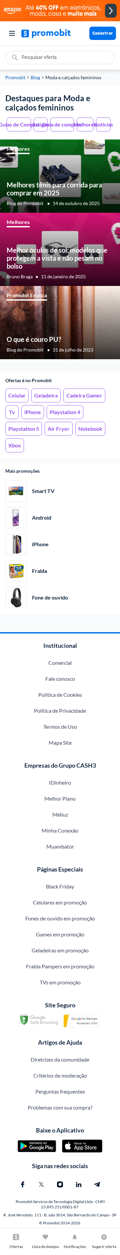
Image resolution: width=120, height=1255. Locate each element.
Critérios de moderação (60, 1075)
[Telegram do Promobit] (97, 1184)
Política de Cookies (60, 694)
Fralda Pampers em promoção (60, 966)
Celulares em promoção (60, 902)
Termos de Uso (60, 726)
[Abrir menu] (12, 33)
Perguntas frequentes (60, 1091)
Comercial (60, 662)
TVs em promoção (60, 982)
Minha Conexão (60, 830)
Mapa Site (60, 742)
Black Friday (60, 886)
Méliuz (60, 814)
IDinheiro (60, 782)
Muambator (60, 846)
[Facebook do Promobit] (22, 1184)
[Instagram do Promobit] (60, 1184)
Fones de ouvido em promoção (60, 918)
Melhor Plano (60, 798)
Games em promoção (60, 934)
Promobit (15, 77)
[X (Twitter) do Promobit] (41, 1184)
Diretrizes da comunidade (60, 1059)
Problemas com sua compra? (60, 1107)
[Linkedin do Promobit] (78, 1184)
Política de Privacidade (60, 710)
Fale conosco (60, 678)
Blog (35, 77)
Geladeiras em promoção (60, 950)
